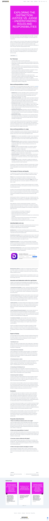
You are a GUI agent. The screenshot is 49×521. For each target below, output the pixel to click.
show (16, 55)
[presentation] (11, 488)
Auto (44, 1)
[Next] (42, 494)
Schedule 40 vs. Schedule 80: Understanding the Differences (24, 496)
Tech (42, 1)
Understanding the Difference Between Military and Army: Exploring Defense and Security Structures (37, 497)
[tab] (23, 505)
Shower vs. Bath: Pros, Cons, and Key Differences (16, 474)
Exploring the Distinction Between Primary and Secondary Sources (32, 474)
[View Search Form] (46, 1)
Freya (8, 502)
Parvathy (22, 499)
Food (39, 1)
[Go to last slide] (6, 494)
